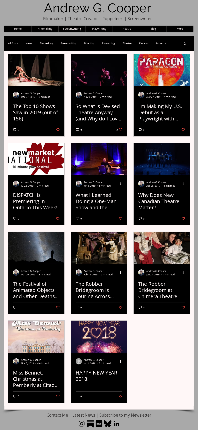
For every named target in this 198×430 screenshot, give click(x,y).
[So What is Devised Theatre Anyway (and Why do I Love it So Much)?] (99, 70)
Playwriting (108, 43)
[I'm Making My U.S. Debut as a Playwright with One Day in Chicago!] (162, 70)
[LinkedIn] (116, 423)
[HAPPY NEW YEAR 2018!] (99, 337)
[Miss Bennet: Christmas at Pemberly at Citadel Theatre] (36, 337)
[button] (185, 44)
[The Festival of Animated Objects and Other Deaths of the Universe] (36, 248)
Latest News (83, 415)
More (159, 43)
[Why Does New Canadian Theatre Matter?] (162, 159)
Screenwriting (68, 43)
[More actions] (59, 95)
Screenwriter (140, 18)
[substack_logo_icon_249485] (90, 423)
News (29, 43)
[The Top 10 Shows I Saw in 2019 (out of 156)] (36, 70)
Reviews (143, 43)
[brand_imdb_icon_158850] (99, 423)
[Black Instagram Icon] (81, 423)
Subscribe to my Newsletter (125, 415)
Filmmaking (46, 43)
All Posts (13, 43)
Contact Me (58, 415)
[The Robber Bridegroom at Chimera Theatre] (162, 248)
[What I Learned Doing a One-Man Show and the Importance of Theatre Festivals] (99, 159)
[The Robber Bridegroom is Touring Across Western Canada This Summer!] (99, 248)
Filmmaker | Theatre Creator (70, 18)
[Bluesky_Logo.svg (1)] (108, 423)
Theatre (127, 43)
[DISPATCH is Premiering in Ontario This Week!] (36, 159)
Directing (89, 43)
